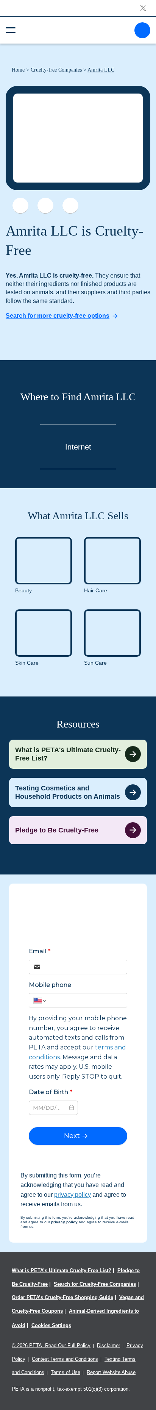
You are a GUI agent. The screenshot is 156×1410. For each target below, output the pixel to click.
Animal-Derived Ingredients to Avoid (75, 1318)
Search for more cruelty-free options (57, 315)
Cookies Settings (51, 1325)
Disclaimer (108, 1345)
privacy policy (72, 1194)
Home (18, 70)
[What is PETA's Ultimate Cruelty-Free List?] (78, 754)
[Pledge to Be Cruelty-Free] (78, 830)
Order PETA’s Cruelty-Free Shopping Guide (62, 1297)
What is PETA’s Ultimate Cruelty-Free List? (61, 1270)
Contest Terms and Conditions (65, 1359)
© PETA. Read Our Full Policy (51, 1345)
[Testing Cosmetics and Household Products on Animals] (78, 792)
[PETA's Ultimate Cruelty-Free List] (75, 30)
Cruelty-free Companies (56, 70)
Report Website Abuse (111, 1372)
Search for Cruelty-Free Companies (95, 1284)
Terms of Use (65, 1372)
